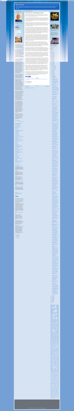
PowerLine (16, 148)
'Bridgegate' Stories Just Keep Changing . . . (55, 220)
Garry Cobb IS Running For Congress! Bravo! (55, 237)
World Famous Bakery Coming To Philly (54, 214)
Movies (58, 317)
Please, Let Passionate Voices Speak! (54, 103)
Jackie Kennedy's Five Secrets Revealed (54, 108)
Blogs (51, 330)
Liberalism (51, 315)
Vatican (55, 337)
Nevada (55, 368)
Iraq (50, 364)
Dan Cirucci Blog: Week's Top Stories (55, 171)
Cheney (58, 371)
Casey (58, 374)
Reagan (58, 335)
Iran (58, 344)
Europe (58, 336)
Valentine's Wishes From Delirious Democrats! (55, 182)
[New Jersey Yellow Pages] (16, 196)
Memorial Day (57, 351)
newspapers (57, 348)
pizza (58, 362)
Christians (51, 322)
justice (57, 307)
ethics (58, 366)
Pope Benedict (54, 363)
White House (55, 319)
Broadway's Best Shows (18, 126)
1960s (58, 346)
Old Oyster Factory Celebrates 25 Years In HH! (55, 274)
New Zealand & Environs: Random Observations (55, 81)
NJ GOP (16, 143)
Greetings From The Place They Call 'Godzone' (55, 113)
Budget (54, 323)
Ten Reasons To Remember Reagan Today (55, 266)
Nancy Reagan (54, 365)
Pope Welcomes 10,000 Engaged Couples (55, 179)
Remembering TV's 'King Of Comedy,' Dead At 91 (55, 202)
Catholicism (55, 316)
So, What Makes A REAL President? (55, 246)
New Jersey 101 (52, 384)
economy (54, 309)
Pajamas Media (17, 144)
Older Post (47, 86)
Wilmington (51, 395)
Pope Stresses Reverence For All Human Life (55, 117)
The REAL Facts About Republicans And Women (55, 112)
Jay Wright (51, 378)
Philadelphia (52, 306)
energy (51, 335)
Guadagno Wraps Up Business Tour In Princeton (54, 99)
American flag (54, 343)
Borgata (58, 392)
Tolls (56, 373)
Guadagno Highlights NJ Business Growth (55, 131)
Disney (58, 363)
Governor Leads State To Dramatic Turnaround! (55, 133)
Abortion (54, 332)
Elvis (52, 382)
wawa (51, 383)
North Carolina (52, 371)
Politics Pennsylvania (17, 147)
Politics (51, 311)
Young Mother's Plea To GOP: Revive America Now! (55, 148)
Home (37, 86)
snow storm (57, 352)
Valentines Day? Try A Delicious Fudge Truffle (55, 242)
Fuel (51, 338)
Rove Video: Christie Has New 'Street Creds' (55, 168)
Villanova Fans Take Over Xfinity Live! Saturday (55, 152)
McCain (54, 355)
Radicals (51, 394)
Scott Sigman (53, 398)
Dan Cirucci (20, 5)
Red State (57, 382)
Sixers (54, 389)
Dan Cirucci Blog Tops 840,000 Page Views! (55, 141)
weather (51, 327)
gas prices (52, 341)
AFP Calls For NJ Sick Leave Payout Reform (55, 128)
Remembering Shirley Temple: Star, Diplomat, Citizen (55, 222)
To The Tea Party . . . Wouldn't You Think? (54, 283)
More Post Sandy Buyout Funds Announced (55, 275)
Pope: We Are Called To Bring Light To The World (55, 227)
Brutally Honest (17, 127)
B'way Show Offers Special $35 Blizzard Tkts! (55, 183)
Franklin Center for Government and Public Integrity (19, 130)
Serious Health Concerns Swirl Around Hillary (55, 79)
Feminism (51, 386)
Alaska (56, 384)
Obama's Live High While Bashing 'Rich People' (55, 187)
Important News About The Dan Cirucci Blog (55, 115)
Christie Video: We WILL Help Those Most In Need (55, 205)
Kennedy (55, 346)
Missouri (58, 383)
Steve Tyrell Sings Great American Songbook (55, 239)
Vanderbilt (58, 394)
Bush (53, 339)
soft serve (51, 392)
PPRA (51, 366)
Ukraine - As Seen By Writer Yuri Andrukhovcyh (55, 138)
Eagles (54, 359)
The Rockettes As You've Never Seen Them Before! (55, 215)
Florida (51, 343)
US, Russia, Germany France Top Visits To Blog (55, 232)
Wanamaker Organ (56, 387)
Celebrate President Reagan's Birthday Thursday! (54, 279)
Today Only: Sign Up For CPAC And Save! (55, 155)
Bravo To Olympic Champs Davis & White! (55, 143)
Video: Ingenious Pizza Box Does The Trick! (55, 163)
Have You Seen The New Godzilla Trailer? (55, 86)
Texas (56, 344)
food (51, 326)
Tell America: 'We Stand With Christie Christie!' (55, 248)
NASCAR (51, 389)
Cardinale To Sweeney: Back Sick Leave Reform (55, 271)
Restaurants (52, 331)
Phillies (58, 355)
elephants (55, 390)
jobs (58, 319)
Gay (53, 349)
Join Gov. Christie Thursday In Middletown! (55, 130)
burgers (53, 375)
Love (52, 364)
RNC (56, 378)
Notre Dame (54, 370)
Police (55, 333)
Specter (58, 359)
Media (53, 320)
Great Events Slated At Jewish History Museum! (55, 253)
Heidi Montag (51, 397)
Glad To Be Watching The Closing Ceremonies (55, 107)
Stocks (56, 355)
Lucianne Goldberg (17, 135)
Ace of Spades (55, 392)
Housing (51, 375)
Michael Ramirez (53, 374)
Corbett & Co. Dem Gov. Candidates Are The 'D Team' (55, 244)
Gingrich (51, 362)
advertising (54, 357)
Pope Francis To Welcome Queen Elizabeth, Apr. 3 (55, 286)
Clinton (51, 323)
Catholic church (56, 314)
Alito (53, 395)
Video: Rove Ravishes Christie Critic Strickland (55, 157)
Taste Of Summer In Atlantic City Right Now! (55, 261)
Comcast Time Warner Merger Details (54, 192)
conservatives (57, 330)
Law (51, 307)
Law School (54, 386)
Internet (56, 320)
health (51, 320)
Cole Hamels (56, 381)
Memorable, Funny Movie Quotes (19, 136)
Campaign (55, 375)
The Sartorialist (17, 157)
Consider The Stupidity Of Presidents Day (55, 207)
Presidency (52, 312)
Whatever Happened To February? (55, 188)
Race (51, 333)
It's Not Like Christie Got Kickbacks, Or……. (55, 166)
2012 (53, 333)
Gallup (51, 365)
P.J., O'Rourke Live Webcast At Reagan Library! (55, 260)
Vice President (57, 339)
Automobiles (52, 334)
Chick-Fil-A (53, 381)
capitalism (57, 332)
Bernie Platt (53, 383)
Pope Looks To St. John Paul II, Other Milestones (55, 258)
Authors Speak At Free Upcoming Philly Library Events (55, 281)
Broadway (53, 326)
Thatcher (55, 371)
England (57, 338)
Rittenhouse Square (53, 367)
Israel (56, 326)
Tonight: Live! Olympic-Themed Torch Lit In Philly (55, 257)
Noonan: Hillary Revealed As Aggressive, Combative (55, 161)
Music (58, 316)
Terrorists (57, 323)
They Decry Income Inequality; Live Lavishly (55, 118)
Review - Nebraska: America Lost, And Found (55, 236)
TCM (58, 393)
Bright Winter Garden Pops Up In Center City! (55, 177)
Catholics (51, 313)
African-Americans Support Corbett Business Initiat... (55, 126)
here (22, 227)
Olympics (56, 362)
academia (54, 327)
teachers (57, 340)
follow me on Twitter (21, 121)
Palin (55, 359)
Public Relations (52, 352)
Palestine (55, 382)
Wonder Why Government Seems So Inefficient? (55, 165)
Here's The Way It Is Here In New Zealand (55, 83)
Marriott (55, 393)
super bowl (55, 356)
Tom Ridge (54, 394)
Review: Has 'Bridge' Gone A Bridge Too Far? (55, 110)
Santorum (57, 370)
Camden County (52, 336)
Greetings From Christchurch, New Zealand (54, 78)
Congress (57, 312)
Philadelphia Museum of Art (18, 146)
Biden (58, 309)
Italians (53, 338)
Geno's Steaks (52, 393)
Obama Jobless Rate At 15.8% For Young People (55, 251)
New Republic (54, 373)
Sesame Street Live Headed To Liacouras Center (55, 268)
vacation (51, 332)
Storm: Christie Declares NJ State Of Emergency (55, 200)
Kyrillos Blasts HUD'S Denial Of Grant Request (55, 120)
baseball (58, 343)
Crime (55, 313)
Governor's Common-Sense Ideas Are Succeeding (55, 123)
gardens (58, 360)
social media (56, 322)
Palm (55, 384)
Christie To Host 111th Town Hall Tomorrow (55, 91)
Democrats (52, 308)
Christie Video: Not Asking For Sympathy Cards (55, 196)
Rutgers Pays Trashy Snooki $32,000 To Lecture (18, 176)
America (57, 305)
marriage (51, 354)
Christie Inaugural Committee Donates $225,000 (54, 255)
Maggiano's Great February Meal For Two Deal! (55, 210)
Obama (57, 306)
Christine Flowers (52, 351)
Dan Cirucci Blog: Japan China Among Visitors (55, 170)
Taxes (54, 317)
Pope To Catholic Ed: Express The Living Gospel (54, 194)
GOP (58, 311)
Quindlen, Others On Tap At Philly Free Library (55, 136)
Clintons (58, 327)
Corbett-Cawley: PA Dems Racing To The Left (55, 240)
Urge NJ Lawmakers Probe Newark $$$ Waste (55, 125)
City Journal (16, 128)
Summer (51, 337)
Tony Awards (55, 366)
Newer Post (27, 86)
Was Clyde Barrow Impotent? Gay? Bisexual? (18, 166)
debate (54, 348)
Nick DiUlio (16, 142)
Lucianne (58, 376)
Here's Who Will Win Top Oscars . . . (55, 84)
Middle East (52, 328)
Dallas (57, 375)
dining (55, 328)
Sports (58, 320)
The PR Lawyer (17, 156)
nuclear (58, 357)
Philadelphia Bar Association (18, 145)
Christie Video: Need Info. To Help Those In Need (55, 285)
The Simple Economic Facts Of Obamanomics (55, 140)
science (54, 354)
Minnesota (57, 364)
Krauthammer (54, 376)
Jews (58, 326)
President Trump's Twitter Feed (19, 149)
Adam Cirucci (57, 390)
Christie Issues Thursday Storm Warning (55, 212)
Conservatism (57, 331)
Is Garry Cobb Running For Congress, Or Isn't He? (55, 263)
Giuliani (58, 365)
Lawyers (55, 341)
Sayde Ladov (52, 387)
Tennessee (53, 379)
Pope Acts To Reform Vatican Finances (54, 96)
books (51, 340)
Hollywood (51, 318)
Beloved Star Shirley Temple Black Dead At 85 (55, 224)
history (51, 317)
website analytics (18, 237)
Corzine (51, 344)
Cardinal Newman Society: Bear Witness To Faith (55, 249)
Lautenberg (54, 378)
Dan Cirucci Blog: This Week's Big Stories (54, 234)
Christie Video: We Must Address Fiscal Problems (55, 87)
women (51, 339)
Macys (55, 364)
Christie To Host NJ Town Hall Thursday (55, 146)
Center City (57, 347)
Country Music (57, 349)
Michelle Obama (53, 360)
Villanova (51, 349)
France (54, 344)
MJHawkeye (16, 137)
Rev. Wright (57, 386)
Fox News (16, 129)
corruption (57, 328)
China (51, 346)
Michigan (56, 374)
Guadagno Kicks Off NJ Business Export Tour (55, 291)
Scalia (58, 368)
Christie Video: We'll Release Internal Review (55, 199)
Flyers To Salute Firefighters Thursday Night (55, 290)
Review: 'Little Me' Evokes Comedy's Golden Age (55, 231)
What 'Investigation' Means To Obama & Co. (55, 173)
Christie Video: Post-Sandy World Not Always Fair (55, 288)
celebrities (56, 379)
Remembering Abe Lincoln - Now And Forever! (55, 204)
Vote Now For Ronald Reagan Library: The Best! (54, 175)
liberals (51, 314)
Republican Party (54, 310)
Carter (53, 362)
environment (54, 340)
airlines (51, 356)
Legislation (51, 319)
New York (57, 318)
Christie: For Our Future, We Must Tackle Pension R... (55, 89)
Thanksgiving (52, 347)
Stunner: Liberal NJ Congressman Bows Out (55, 150)
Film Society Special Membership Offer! (54, 229)
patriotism (54, 335)
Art (53, 337)
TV (53, 316)
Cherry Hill (57, 334)
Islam (56, 336)
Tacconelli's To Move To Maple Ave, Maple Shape (55, 277)
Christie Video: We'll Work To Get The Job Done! (55, 293)
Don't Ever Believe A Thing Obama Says (55, 185)
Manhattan (57, 324)
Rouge (56, 393)
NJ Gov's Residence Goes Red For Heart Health (55, 270)
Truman (51, 373)
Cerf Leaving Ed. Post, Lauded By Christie (54, 217)
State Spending (52, 324)
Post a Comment (28, 83)
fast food (51, 348)
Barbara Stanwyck (57, 395)
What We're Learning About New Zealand (55, 92)
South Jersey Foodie (17, 155)
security (58, 313)
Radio (58, 341)
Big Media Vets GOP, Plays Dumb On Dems (55, 160)
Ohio (51, 363)
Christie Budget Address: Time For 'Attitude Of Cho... (55, 95)
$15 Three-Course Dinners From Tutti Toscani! (55, 144)
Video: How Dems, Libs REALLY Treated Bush (55, 180)
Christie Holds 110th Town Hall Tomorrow (55, 153)
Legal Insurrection (17, 134)
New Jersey (52, 305)
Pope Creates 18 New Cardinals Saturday (54, 135)
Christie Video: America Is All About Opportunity (55, 197)
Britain (55, 338)
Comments (17, 32)
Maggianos (55, 383)
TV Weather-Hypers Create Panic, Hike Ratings (55, 265)
